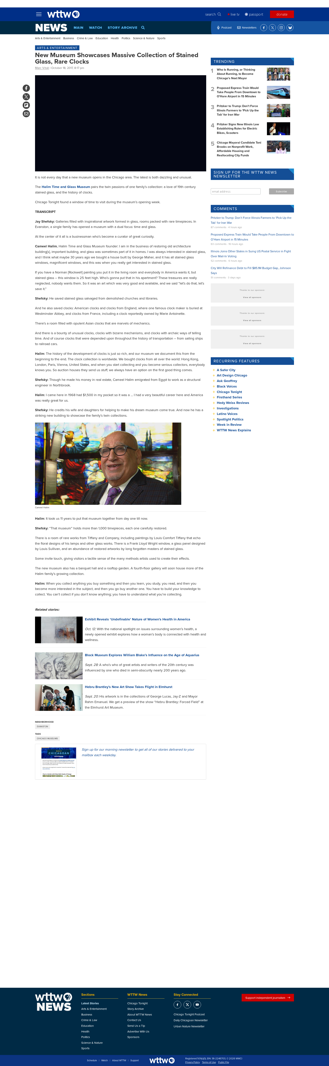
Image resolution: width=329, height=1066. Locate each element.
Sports (161, 38)
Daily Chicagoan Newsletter (191, 1020)
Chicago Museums (47, 738)
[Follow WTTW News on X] (272, 27)
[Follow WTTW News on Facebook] (263, 27)
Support (134, 1060)
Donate (281, 14)
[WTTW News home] (51, 27)
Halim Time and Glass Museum (66, 186)
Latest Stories (90, 1003)
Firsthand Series (229, 397)
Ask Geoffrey (227, 380)
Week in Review (229, 424)
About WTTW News (139, 1014)
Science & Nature (143, 38)
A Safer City (226, 370)
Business (68, 38)
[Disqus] (120, 832)
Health (115, 38)
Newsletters (249, 28)
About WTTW (119, 1060)
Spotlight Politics (230, 419)
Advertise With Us (138, 1031)
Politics (126, 38)
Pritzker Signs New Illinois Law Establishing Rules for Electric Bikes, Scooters (238, 128)
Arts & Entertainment (47, 38)
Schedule (92, 1060)
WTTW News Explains (234, 430)
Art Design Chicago (232, 375)
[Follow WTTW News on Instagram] (281, 27)
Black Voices (227, 386)
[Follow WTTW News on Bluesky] (290, 27)
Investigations (228, 408)
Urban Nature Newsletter (189, 1026)
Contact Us (134, 1020)
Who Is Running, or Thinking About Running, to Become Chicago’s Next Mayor (236, 73)
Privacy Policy (192, 1062)
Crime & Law (85, 38)
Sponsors (133, 1037)
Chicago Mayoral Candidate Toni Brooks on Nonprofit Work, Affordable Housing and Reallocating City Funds (239, 148)
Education (102, 38)
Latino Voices (227, 413)
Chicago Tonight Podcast (189, 1014)
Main (78, 27)
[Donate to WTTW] (162, 1060)
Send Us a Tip (136, 1026)
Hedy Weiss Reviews (233, 402)
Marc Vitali (42, 68)
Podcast (226, 28)
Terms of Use (209, 1062)
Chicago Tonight (229, 391)
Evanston (42, 726)
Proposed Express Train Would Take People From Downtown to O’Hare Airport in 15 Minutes (238, 92)
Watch (95, 27)
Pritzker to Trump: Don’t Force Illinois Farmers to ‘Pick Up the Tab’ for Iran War (238, 110)
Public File (223, 1062)
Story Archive (122, 27)
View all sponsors (252, 297)
